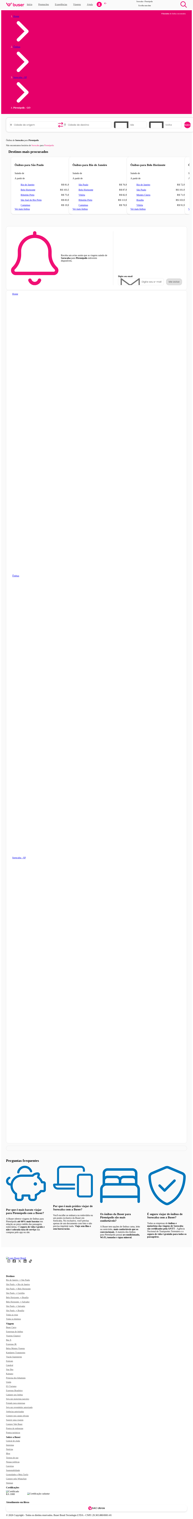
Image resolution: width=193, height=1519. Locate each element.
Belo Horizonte (28, 190)
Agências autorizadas (15, 1411)
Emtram (9, 1361)
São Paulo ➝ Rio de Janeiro (18, 1284)
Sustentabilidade (13, 1470)
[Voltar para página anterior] (105, 4)
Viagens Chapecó (13, 1336)
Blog (8, 1453)
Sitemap (9, 1483)
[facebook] (14, 1262)
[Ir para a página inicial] (16, 1258)
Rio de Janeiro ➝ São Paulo (18, 1280)
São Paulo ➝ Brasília (15, 1310)
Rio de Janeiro (27, 184)
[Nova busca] (183, 4)
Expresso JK (11, 1344)
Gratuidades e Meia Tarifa (17, 1474)
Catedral (9, 1365)
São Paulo (83, 184)
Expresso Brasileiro (14, 1390)
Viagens (77, 4)
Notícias (9, 1449)
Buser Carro (11, 1327)
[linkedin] (25, 1262)
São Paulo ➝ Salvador (15, 1306)
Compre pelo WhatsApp (16, 1479)
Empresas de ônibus (14, 1331)
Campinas (25, 205)
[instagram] (8, 1262)
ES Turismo (11, 1386)
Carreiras (10, 1466)
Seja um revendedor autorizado (19, 1407)
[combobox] (34, 124)
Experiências (62, 4)
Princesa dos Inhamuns (15, 1378)
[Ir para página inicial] (15, 4)
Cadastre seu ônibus (14, 1395)
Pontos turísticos (13, 1433)
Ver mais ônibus (22, 209)
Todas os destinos (13, 1319)
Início (29, 4)
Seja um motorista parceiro (17, 1399)
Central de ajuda (13, 1441)
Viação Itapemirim (14, 1357)
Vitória (82, 195)
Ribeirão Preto (27, 195)
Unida (8, 1382)
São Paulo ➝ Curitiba (15, 1293)
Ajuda (90, 4)
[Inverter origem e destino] (60, 124)
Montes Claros (143, 195)
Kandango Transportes (15, 1353)
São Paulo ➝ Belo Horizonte (18, 1289)
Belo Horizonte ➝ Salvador (18, 1302)
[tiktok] (30, 1262)
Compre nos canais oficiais (17, 1416)
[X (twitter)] (19, 1262)
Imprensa (10, 1445)
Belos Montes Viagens (15, 1348)
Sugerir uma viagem (14, 1420)
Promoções (43, 4)
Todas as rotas (12, 1315)
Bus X (8, 1340)
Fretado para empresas (15, 1403)
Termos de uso (12, 1458)
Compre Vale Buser (14, 1424)
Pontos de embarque (14, 1428)
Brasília (140, 200)
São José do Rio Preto (31, 200)
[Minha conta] (99, 4)
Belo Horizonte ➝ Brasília (17, 1297)
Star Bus (9, 1369)
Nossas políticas (12, 1462)
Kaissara (9, 1374)
